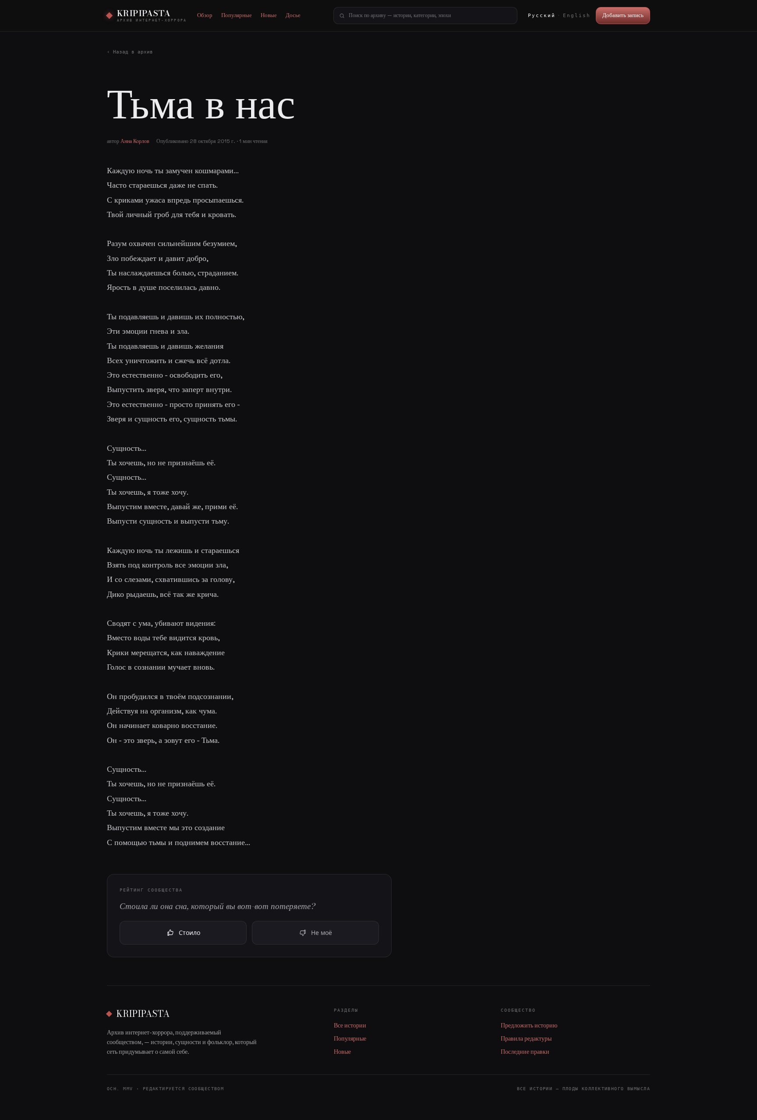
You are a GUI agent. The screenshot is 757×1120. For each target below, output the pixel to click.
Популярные (236, 15)
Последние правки (525, 1052)
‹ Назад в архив (130, 52)
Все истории (350, 1025)
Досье (293, 15)
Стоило (189, 933)
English (577, 15)
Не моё (321, 933)
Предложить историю (529, 1025)
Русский (541, 15)
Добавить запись (623, 15)
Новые (269, 15)
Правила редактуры (526, 1038)
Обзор (204, 15)
